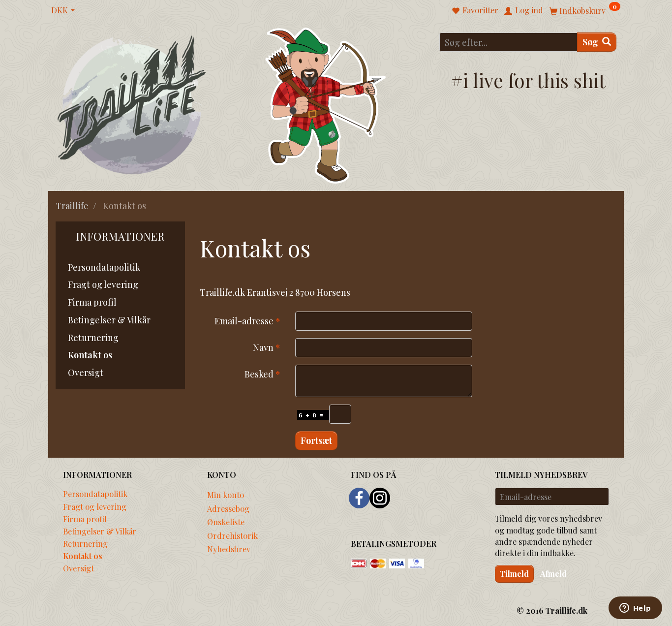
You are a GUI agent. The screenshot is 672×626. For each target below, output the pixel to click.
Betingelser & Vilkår (109, 320)
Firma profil (92, 302)
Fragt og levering (103, 284)
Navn (263, 347)
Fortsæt (316, 440)
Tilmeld (514, 573)
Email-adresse (244, 321)
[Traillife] (132, 104)
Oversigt (85, 372)
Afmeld (553, 573)
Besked (259, 374)
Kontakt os (90, 355)
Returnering (93, 338)
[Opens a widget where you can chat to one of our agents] (635, 608)
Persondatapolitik (104, 267)
